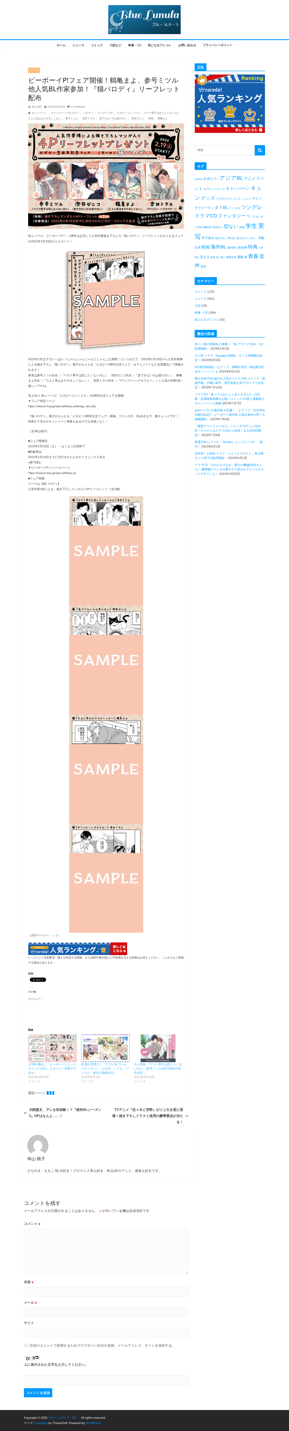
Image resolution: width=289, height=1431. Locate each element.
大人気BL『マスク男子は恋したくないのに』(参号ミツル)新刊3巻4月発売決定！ (158, 1068)
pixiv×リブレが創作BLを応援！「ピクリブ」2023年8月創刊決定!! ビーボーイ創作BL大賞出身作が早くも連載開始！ (230, 414)
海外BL (218, 247)
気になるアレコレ (160, 45)
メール (30, 1302)
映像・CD (134, 45)
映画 (205, 247)
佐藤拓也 (207, 227)
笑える (205, 257)
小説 (198, 305)
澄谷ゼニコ (137, 118)
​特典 (150, 118)
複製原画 (231, 257)
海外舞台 (232, 247)
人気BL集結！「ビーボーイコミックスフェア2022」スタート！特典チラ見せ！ (52, 1068)
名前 (28, 1282)
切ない (231, 226)
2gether (198, 179)
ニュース (78, 45)
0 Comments (77, 106)
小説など (115, 45)
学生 (251, 226)
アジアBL (231, 178)
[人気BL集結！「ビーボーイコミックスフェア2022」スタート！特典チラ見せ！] (52, 1048)
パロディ (88, 112)
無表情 (242, 247)
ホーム (61, 45)
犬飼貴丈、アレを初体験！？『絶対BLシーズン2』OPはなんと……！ (65, 1113)
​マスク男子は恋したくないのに (161, 112)
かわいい (211, 178)
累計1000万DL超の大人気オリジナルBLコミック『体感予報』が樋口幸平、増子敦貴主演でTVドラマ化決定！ (230, 383)
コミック (97, 45)
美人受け (220, 257)
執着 (242, 227)
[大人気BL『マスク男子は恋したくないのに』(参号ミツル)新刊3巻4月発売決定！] (158, 1048)
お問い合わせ (187, 45)
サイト (29, 1323)
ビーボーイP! (105, 112)
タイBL (221, 207)
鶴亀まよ (163, 118)
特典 (253, 247)
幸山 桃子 (37, 106)
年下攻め (208, 238)
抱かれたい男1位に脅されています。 (236, 238)
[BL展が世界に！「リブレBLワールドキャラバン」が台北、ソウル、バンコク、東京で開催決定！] (105, 1048)
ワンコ (250, 216)
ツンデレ (252, 207)
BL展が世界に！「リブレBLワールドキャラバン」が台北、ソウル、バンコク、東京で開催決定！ (104, 1068)
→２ (55, 935)
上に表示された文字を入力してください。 (56, 1364)
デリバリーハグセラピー (65, 112)
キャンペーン (39, 112)
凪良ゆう (218, 227)
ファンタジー (232, 215)
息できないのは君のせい (113, 118)
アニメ (249, 178)
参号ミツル (71, 118)
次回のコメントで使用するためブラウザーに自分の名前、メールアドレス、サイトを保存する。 (102, 1345)
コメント (32, 1223)
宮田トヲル (88, 118)
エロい (208, 188)
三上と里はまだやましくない (44, 118)
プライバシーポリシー (218, 45)
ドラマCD (206, 215)
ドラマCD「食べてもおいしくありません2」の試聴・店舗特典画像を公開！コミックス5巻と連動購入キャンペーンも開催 (229, 399)
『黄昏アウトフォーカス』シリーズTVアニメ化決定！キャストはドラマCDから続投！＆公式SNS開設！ (228, 430)
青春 (253, 256)
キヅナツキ (219, 189)
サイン (257, 198)
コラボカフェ (224, 198)
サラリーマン (204, 208)
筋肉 (213, 257)
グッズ (208, 198)
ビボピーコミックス (128, 112)
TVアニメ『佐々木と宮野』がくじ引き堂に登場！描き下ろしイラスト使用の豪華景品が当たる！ (147, 1116)
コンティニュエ (242, 198)
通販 (240, 257)
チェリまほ (235, 208)
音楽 (203, 266)
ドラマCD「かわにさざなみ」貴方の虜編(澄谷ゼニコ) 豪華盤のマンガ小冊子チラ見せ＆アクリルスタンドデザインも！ (229, 469)
